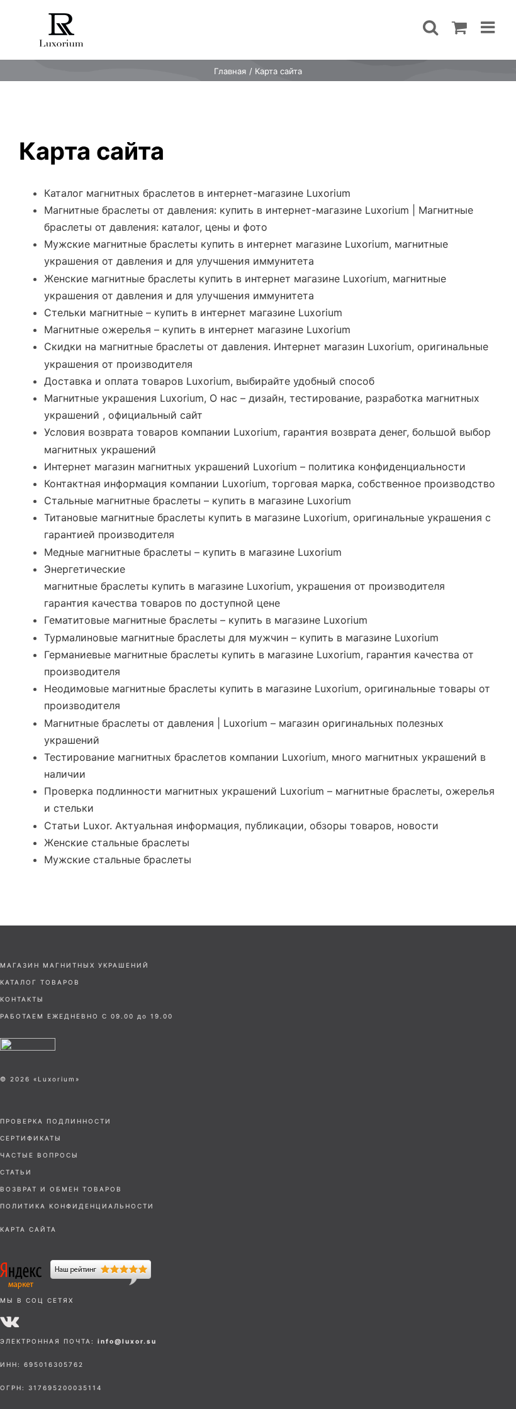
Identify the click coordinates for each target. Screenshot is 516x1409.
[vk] (9, 1321)
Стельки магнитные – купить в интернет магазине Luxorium (193, 312)
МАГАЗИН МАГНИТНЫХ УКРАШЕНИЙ (74, 965)
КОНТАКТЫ (22, 999)
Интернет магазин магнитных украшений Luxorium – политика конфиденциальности (255, 466)
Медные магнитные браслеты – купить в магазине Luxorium (193, 552)
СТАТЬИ (16, 1172)
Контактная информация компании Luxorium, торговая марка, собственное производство (269, 483)
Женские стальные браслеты (116, 842)
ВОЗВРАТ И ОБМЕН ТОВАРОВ (61, 1189)
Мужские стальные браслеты (117, 859)
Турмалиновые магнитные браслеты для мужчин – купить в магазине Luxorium (241, 637)
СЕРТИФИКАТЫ (31, 1138)
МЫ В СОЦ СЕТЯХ (37, 1300)
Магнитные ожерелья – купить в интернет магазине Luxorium (197, 329)
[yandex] (75, 1265)
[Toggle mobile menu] (489, 27)
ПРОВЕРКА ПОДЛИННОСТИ (55, 1121)
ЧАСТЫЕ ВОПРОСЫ (39, 1155)
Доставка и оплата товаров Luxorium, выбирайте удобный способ (209, 381)
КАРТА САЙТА (28, 1229)
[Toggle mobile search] (430, 27)
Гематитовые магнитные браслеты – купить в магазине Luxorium (205, 620)
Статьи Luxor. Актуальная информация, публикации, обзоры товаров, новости (241, 825)
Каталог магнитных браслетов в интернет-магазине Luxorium (197, 193)
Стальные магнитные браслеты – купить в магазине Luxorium (197, 500)
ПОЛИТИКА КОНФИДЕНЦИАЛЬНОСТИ (77, 1206)
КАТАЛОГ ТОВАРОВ (40, 982)
